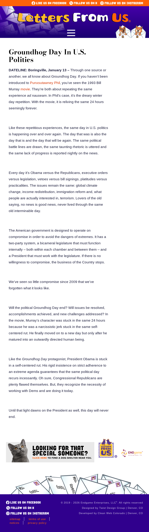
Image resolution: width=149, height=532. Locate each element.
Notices (14, 522)
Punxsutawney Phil (45, 83)
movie (25, 89)
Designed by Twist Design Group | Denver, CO (112, 508)
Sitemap (15, 519)
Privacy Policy (37, 522)
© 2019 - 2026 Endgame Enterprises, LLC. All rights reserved (102, 502)
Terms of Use (37, 519)
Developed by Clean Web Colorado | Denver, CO (111, 513)
